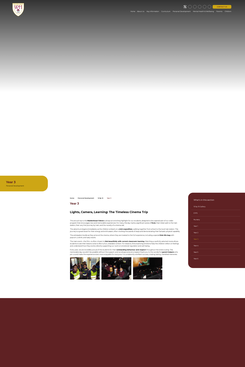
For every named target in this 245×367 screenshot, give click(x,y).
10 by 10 (100, 198)
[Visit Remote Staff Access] (194, 6)
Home (72, 198)
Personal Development (86, 198)
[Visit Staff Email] (199, 6)
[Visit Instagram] (190, 6)
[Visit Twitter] (185, 6)
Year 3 (109, 198)
